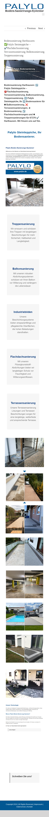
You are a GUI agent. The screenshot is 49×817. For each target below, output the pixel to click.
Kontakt (30, 807)
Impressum (38, 804)
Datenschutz (21, 807)
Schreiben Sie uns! (22, 776)
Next (40, 28)
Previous (31, 28)
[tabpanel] (24, 441)
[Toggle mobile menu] (43, 14)
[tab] (24, 134)
